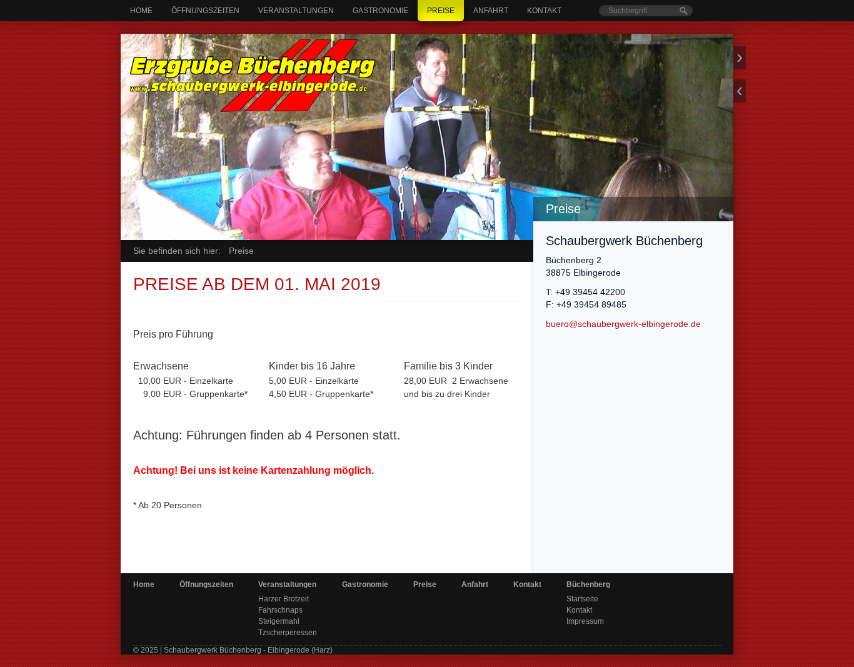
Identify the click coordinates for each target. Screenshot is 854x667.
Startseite (582, 598)
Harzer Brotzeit (283, 598)
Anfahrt (490, 10)
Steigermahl (278, 621)
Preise (441, 10)
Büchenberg (588, 584)
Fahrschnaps (280, 610)
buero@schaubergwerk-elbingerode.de (623, 324)
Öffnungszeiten (205, 10)
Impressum (585, 621)
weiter (739, 57)
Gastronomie (380, 10)
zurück (739, 91)
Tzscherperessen (287, 632)
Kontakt (544, 10)
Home (141, 10)
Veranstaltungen (296, 10)
